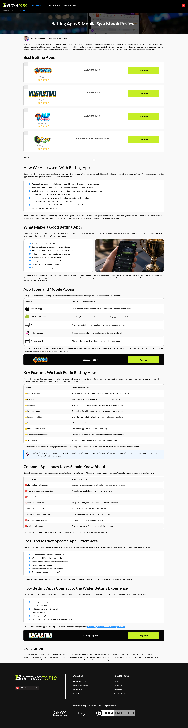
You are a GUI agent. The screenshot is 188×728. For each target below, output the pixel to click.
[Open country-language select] (183, 5)
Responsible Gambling (80, 685)
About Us (78, 675)
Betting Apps (118, 689)
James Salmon (39, 38)
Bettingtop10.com (7, 10)
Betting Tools (118, 685)
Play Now (143, 360)
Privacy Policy (78, 689)
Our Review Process (80, 681)
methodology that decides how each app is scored (106, 627)
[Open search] (179, 5)
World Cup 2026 (119, 694)
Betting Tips (118, 681)
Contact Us (77, 694)
